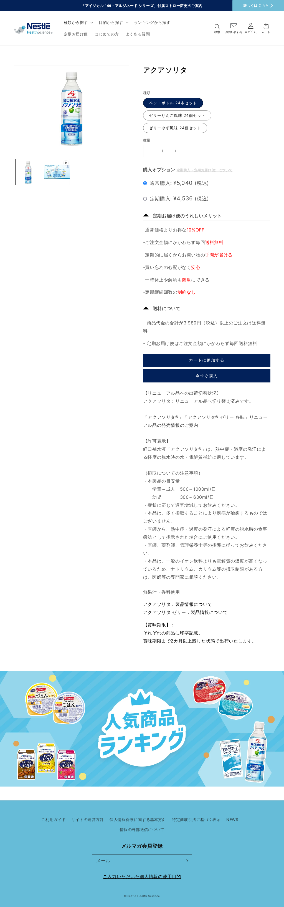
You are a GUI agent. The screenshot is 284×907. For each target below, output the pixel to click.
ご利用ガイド (54, 819)
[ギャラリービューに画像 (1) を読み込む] (28, 172)
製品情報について (193, 604)
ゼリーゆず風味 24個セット (175, 127)
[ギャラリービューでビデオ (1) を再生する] (57, 172)
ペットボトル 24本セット (173, 102)
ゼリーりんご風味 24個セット (177, 115)
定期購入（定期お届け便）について (205, 170)
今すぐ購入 (207, 376)
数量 (147, 140)
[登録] (186, 861)
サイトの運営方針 (88, 819)
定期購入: (179, 198)
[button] (78, 22)
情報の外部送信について (142, 829)
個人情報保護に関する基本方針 (138, 819)
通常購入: (179, 183)
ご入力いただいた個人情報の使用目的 (142, 876)
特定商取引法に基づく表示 (196, 819)
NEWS (232, 819)
